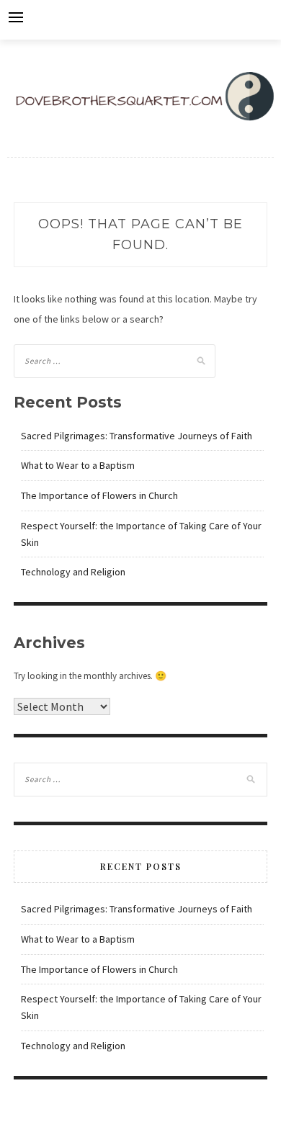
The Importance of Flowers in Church (99, 495)
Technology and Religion (73, 571)
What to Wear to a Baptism (78, 465)
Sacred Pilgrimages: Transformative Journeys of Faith (136, 435)
